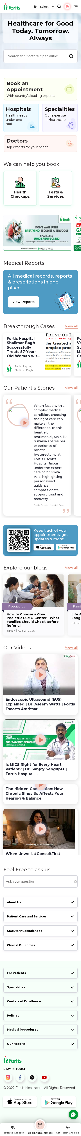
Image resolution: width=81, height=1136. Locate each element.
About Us (14, 902)
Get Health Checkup (67, 1132)
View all (71, 326)
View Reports (23, 302)
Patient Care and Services (27, 916)
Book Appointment (40, 1132)
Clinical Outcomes (21, 945)
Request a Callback (13, 1132)
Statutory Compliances (24, 931)
